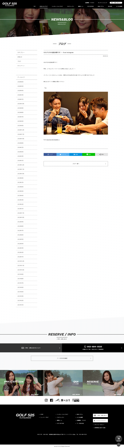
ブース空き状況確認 (62, 358)
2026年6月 (20, 82)
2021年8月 (20, 278)
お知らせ (20, 57)
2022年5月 (20, 239)
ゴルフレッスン (70, 6)
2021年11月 (21, 265)
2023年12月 (21, 165)
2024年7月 (20, 147)
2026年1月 (20, 99)
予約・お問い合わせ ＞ (116, 2)
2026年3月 (20, 95)
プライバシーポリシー (98, 424)
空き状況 (110, 6)
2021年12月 (21, 261)
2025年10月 (21, 103)
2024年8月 (20, 143)
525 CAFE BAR (60, 423)
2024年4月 (20, 152)
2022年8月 (20, 226)
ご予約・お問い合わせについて (32, 348)
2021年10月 (21, 270)
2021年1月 (20, 305)
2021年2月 (20, 300)
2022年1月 (20, 257)
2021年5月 (20, 287)
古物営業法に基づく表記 (99, 427)
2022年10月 (21, 217)
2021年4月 (20, 292)
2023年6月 (20, 187)
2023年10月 (21, 173)
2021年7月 (20, 283)
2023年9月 (20, 178)
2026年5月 (20, 86)
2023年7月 (20, 182)
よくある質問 (119, 6)
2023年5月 (20, 191)
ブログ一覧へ (75, 163)
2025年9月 (20, 108)
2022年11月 (21, 213)
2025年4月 (20, 125)
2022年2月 (20, 252)
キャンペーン (21, 65)
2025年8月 (20, 112)
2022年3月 (20, 248)
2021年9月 (20, 274)
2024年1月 (20, 160)
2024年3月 (20, 156)
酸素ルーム (80, 6)
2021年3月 (20, 296)
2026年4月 (20, 90)
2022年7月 (20, 230)
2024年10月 (21, 138)
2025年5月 (20, 121)
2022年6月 (20, 235)
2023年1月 (20, 208)
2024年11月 (21, 134)
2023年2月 (20, 204)
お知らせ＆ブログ (44, 6)
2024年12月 (21, 130)
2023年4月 (20, 195)
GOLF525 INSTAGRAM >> (53, 140)
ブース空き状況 (79, 423)
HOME (41, 414)
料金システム (101, 6)
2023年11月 (21, 169)
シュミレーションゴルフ (57, 6)
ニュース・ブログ (43, 417)
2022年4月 (20, 243)
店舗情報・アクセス (89, 2)
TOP (35, 6)
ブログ (19, 61)
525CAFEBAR (90, 6)
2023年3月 (20, 200)
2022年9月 (20, 222)
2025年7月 (20, 117)
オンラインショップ (102, 2)
